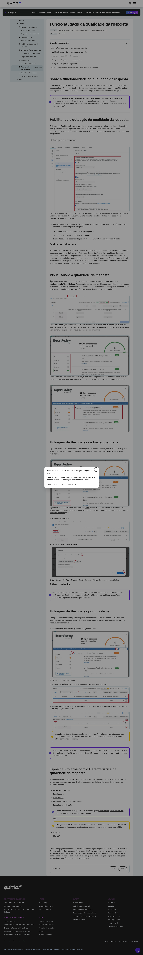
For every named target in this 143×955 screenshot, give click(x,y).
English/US (51, 484)
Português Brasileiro (68, 484)
